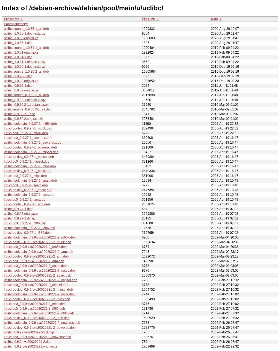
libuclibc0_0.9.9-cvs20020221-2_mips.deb (35, 304)
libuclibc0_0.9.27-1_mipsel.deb (26, 161)
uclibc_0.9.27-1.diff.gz (20, 218)
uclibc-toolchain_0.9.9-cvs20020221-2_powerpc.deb (42, 322)
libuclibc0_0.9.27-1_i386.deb (25, 223)
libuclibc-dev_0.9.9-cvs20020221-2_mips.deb (37, 299)
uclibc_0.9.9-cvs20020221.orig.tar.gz (30, 346)
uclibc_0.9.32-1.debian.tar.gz (25, 100)
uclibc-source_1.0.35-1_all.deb (26, 28)
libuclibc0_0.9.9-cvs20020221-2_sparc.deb (35, 266)
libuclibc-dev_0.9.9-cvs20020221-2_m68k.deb (37, 242)
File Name (11, 19)
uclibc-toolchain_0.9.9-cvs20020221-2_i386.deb (39, 313)
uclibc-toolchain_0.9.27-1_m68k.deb (30, 123)
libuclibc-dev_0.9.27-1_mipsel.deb (29, 157)
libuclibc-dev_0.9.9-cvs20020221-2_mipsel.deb (38, 289)
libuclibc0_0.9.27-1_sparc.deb (26, 185)
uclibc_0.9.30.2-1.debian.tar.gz (26, 104)
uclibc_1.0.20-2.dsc (18, 76)
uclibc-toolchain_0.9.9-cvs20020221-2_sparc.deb (40, 270)
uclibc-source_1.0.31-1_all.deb (26, 48)
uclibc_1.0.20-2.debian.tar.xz (25, 66)
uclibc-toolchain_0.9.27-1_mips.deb (30, 166)
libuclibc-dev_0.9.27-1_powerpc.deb (30, 147)
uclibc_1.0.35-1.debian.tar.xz (25, 33)
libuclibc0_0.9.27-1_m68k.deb (26, 133)
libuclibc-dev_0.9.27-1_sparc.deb (28, 190)
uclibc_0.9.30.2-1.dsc (19, 114)
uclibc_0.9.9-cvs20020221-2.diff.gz (29, 332)
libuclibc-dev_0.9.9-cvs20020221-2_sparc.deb (37, 275)
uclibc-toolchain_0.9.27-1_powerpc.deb (32, 142)
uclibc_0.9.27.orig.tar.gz (21, 213)
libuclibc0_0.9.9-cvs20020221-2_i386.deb (34, 308)
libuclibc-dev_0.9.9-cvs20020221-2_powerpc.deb (40, 327)
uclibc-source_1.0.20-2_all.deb (26, 71)
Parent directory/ (16, 24)
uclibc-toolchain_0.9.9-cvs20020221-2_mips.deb (39, 294)
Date (214, 19)
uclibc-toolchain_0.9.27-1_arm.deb (29, 194)
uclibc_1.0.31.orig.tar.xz (21, 52)
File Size (148, 19)
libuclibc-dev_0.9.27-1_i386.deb (27, 232)
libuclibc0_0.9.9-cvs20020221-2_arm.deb (34, 261)
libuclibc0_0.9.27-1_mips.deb (25, 176)
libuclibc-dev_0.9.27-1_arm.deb (27, 204)
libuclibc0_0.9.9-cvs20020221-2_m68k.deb (35, 247)
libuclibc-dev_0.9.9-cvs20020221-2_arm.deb (36, 256)
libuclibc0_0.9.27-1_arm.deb (24, 199)
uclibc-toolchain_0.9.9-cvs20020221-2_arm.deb (38, 251)
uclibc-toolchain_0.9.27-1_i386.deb (29, 228)
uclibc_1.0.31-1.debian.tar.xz (25, 62)
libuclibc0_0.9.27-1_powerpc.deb (28, 138)
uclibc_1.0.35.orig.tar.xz (21, 38)
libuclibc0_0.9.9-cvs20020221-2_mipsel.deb (36, 285)
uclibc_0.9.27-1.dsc (18, 209)
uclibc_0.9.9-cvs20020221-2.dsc (27, 341)
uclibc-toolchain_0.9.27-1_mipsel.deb (31, 152)
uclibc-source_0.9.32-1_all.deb (26, 95)
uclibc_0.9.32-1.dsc (18, 85)
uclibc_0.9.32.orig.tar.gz (21, 90)
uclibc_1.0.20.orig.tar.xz (21, 81)
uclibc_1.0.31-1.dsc (18, 57)
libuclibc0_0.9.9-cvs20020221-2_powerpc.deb (37, 337)
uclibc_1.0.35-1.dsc (18, 43)
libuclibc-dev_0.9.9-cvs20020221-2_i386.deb (36, 318)
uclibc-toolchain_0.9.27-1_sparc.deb (30, 180)
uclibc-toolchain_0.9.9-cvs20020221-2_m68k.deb (40, 237)
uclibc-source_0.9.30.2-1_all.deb (27, 109)
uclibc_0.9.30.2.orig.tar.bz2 (23, 118)
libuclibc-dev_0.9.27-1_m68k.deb (28, 128)
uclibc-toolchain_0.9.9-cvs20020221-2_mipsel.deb (40, 280)
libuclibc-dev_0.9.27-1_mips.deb (27, 171)
